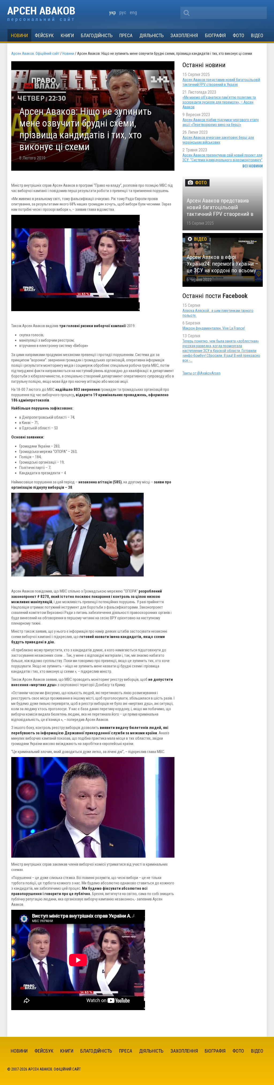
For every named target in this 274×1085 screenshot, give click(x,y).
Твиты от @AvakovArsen (201, 373)
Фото (238, 35)
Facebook (235, 296)
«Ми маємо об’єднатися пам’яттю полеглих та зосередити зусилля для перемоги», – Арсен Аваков (219, 102)
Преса (125, 35)
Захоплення (184, 35)
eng (133, 12)
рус (122, 12)
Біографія (215, 35)
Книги (67, 35)
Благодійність (97, 35)
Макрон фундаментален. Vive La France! (213, 328)
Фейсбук (44, 35)
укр (112, 12)
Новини (19, 35)
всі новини (252, 166)
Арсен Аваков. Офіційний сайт (41, 14)
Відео (257, 35)
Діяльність (151, 35)
